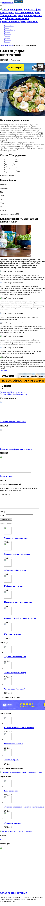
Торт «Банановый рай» (15, 657)
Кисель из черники (12, 634)
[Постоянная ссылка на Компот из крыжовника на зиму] (8, 724)
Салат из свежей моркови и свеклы (16, 449)
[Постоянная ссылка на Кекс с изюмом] (8, 787)
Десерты (7, 36)
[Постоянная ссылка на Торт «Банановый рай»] (8, 653)
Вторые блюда (9, 26)
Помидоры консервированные (18, 602)
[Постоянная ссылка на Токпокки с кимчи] (8, 819)
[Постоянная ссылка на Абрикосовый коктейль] (8, 566)
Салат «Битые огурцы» (13, 892)
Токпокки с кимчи (12, 823)
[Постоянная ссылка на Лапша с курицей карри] (8, 669)
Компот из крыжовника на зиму (19, 728)
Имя (1, 512)
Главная (3, 46)
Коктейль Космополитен (13, 394)
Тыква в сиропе (11, 760)
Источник (3, 371)
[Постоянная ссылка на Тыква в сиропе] (8, 756)
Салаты (7, 42)
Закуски (7, 38)
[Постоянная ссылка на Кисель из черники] (8, 630)
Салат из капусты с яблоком (13, 422)
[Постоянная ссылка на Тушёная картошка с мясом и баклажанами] (8, 803)
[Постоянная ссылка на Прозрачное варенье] (8, 740)
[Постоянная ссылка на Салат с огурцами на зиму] (8, 534)
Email (2, 515)
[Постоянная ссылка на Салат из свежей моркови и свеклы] (15, 445)
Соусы (6, 28)
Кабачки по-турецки (13, 586)
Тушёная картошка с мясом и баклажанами (24, 807)
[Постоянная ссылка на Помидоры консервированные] (8, 598)
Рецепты (7, 32)
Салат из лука (6, 476)
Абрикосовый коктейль (15, 570)
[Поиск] (1, 5)
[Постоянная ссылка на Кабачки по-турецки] (8, 582)
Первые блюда (9, 30)
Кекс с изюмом (11, 791)
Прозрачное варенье (13, 744)
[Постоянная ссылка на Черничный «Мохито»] (8, 685)
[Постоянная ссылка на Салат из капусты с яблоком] (15, 418)
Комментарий (5, 494)
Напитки (7, 40)
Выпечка (7, 34)
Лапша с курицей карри (15, 673)
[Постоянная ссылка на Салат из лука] (15, 472)
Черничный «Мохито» (14, 689)
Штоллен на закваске (12, 392)
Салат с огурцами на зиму (16, 538)
